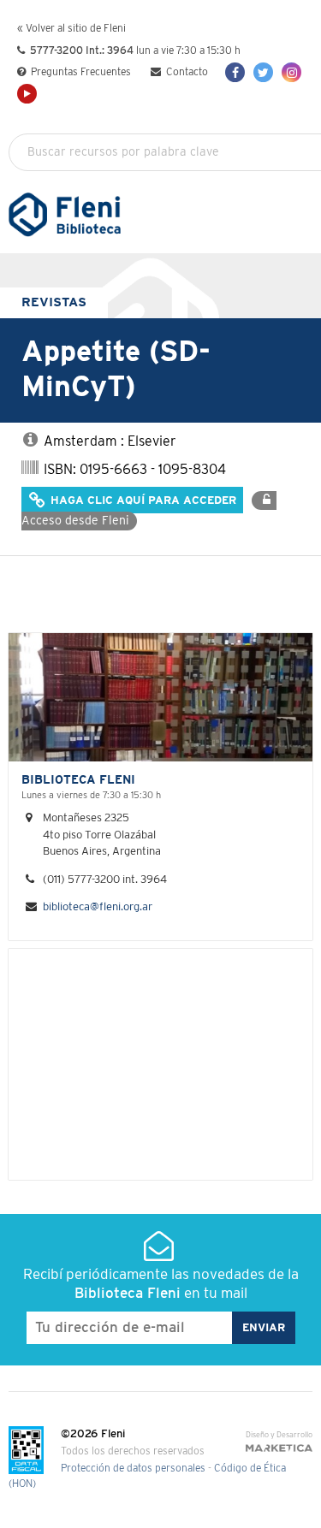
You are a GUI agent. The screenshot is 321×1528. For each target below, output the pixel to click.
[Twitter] (263, 72)
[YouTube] (27, 94)
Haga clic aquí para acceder (141, 500)
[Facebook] (235, 72)
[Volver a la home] (65, 228)
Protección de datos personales (133, 1468)
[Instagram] (291, 72)
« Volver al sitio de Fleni (71, 28)
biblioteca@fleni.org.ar (97, 907)
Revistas (53, 302)
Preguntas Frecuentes (79, 72)
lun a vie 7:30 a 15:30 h (135, 50)
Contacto (185, 72)
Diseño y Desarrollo (279, 1435)
